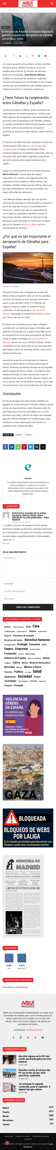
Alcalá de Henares (18, 627)
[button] (4, 3)
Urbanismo (42, 681)
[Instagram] (20, 1037)
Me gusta (9, 955)
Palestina (8, 672)
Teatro (37, 676)
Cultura (32, 631)
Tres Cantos (23, 681)
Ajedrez (7, 627)
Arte (28, 626)
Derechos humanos (37, 639)
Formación (10, 653)
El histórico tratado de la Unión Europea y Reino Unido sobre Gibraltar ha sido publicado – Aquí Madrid (30, 516)
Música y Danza (32, 667)
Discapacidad (9, 645)
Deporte (7, 635)
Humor (46, 658)
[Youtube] (42, 1038)
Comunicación (9, 631)
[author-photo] (28, 474)
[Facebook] (14, 56)
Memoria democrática (40, 662)
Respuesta (6, 543)
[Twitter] (35, 1038)
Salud (37, 671)
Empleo (8, 648)
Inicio (3, 10)
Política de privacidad (40, 1136)
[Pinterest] (32, 56)
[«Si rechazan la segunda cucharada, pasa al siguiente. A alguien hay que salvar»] (9, 1087)
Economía (34, 644)
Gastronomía (30, 654)
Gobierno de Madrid (34, 658)
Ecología (22, 644)
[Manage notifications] (7, 1143)
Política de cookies (22, 1136)
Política (18, 671)
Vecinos (8, 685)
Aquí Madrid (10, 948)
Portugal (28, 672)
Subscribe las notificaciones (15, 987)
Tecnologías (10, 681)
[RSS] (28, 1038)
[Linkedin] (20, 56)
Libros (16, 662)
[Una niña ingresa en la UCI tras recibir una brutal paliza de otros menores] (9, 1059)
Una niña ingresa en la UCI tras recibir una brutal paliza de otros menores (35, 1059)
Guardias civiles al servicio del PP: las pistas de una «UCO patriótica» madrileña (34, 1073)
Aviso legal (9, 1136)
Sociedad (25, 676)
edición (8, 43)
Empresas (21, 648)
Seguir (22, 955)
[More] (45, 56)
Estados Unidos (35, 649)
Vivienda (18, 685)
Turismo (28, 435)
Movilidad (9, 667)
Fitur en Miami (30, 224)
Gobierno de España (15, 658)
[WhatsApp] (26, 56)
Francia (21, 654)
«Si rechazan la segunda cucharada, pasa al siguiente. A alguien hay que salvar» (34, 1086)
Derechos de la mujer (23, 635)
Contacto (28, 1139)
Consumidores (22, 631)
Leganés (7, 663)
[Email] (43, 447)
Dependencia (42, 631)
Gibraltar (18, 435)
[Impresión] (36, 447)
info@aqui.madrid (34, 1029)
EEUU (44, 645)
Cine (36, 626)
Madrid (25, 663)
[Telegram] (39, 56)
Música (19, 667)
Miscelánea (12, 10)
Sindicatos (10, 676)
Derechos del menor (13, 640)
